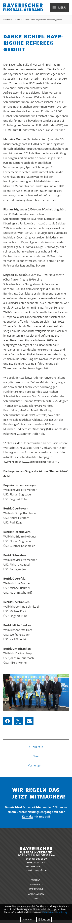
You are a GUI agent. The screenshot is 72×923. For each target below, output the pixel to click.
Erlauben (44, 919)
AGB (36, 898)
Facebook (7, 721)
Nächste (37, 747)
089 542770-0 (38, 866)
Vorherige (34, 765)
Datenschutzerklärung (54, 912)
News (17, 19)
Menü (59, 7)
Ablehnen (27, 919)
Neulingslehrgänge (40, 812)
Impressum (36, 889)
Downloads (36, 884)
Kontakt (27, 816)
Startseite (7, 19)
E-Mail (29, 721)
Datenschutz (36, 893)
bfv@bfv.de (40, 870)
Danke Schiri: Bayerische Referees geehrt (42, 19)
